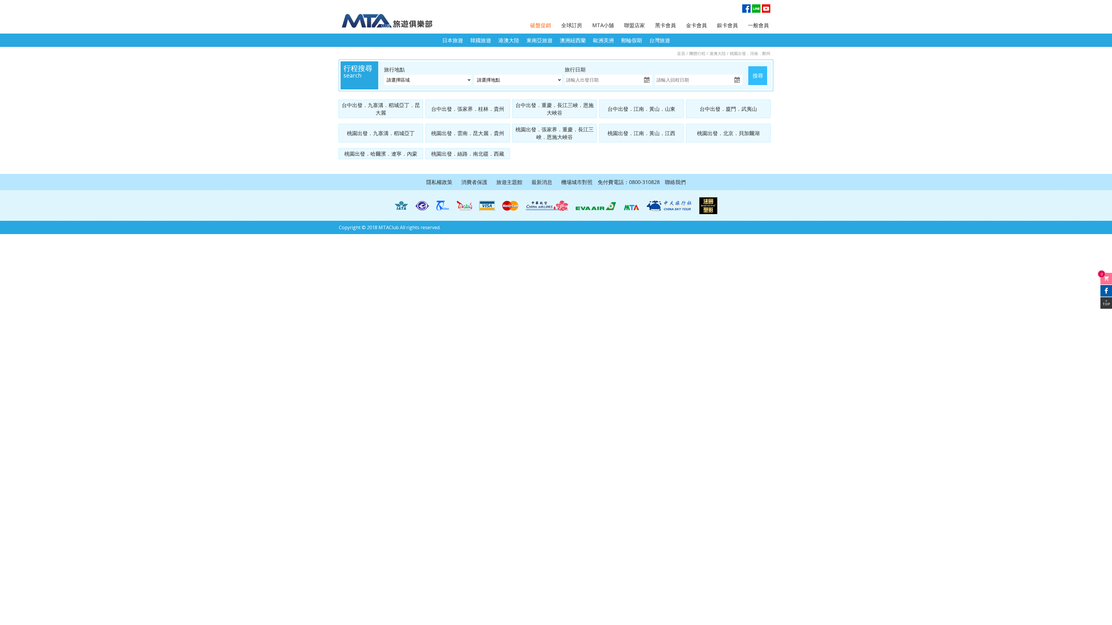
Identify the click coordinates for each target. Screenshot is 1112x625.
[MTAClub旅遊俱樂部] (392, 17)
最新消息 (541, 182)
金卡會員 (696, 25)
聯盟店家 (634, 25)
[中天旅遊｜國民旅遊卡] (464, 206)
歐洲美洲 (603, 40)
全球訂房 (571, 25)
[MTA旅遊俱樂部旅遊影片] (766, 8)
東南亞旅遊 (539, 40)
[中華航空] (547, 206)
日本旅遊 (452, 40)
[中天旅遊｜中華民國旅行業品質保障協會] (442, 206)
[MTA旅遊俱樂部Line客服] (756, 8)
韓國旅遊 (480, 40)
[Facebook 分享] (1106, 291)
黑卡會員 (665, 25)
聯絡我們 (675, 182)
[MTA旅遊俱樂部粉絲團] (746, 8)
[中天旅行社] (669, 206)
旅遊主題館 (509, 182)
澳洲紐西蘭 (573, 40)
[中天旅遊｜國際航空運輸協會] (401, 206)
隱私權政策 (439, 182)
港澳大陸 (508, 40)
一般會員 (758, 25)
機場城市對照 (576, 182)
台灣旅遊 (659, 40)
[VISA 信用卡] (487, 206)
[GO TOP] (1106, 303)
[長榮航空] (595, 206)
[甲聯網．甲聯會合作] (631, 206)
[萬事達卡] (510, 206)
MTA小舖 (603, 25)
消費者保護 (474, 182)
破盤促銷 (540, 25)
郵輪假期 (631, 40)
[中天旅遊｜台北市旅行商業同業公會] (422, 206)
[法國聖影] (708, 205)
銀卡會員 (727, 25)
